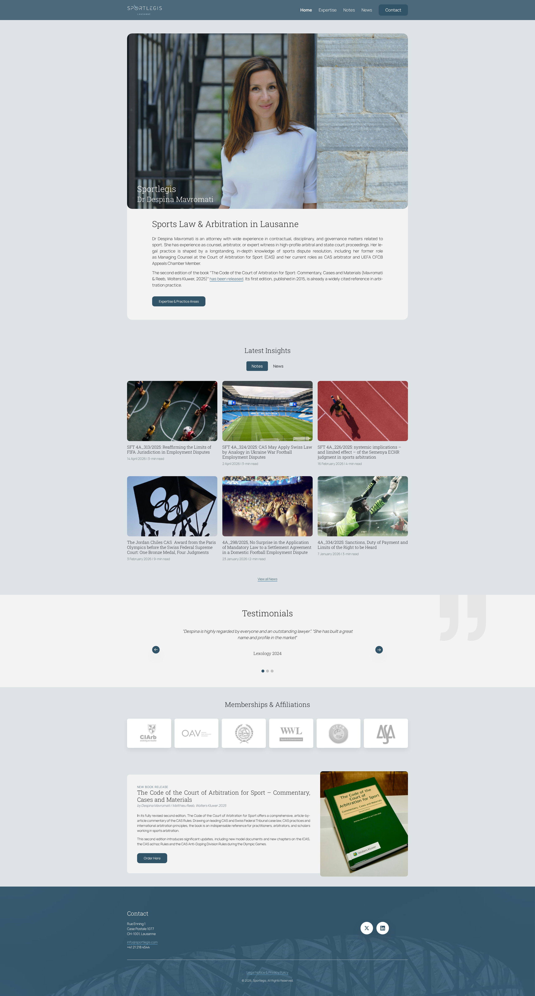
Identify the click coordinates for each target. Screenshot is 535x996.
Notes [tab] (257, 366)
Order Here (152, 858)
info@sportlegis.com (142, 942)
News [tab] (278, 366)
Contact (393, 10)
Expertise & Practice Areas (179, 301)
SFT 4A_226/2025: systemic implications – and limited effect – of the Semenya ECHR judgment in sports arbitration (359, 452)
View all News (267, 579)
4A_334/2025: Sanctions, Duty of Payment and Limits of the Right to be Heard (363, 544)
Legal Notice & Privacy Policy (267, 972)
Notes (349, 10)
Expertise (328, 10)
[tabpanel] (267, 476)
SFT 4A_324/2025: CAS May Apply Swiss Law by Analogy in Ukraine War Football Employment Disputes (267, 452)
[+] (172, 411)
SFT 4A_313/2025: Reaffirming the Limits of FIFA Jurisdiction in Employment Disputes (169, 449)
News (367, 10)
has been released (226, 279)
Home (306, 10)
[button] (156, 649)
